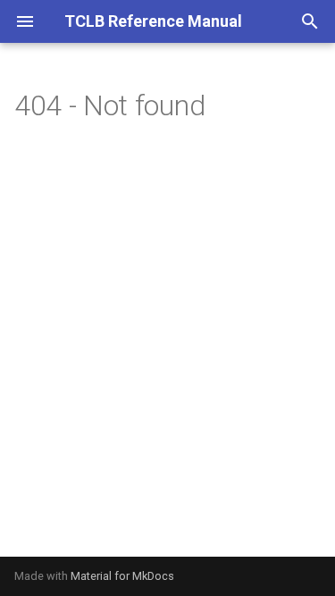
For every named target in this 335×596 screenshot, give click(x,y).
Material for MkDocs (122, 576)
